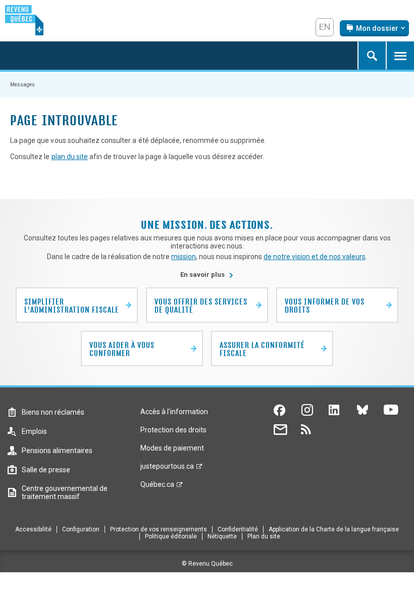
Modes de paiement (172, 448)
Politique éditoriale (171, 536)
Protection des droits (173, 430)
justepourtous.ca (167, 468)
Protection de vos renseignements (158, 529)
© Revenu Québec (207, 563)
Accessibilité (33, 529)
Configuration (80, 529)
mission (183, 257)
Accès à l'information (174, 412)
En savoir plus (207, 274)
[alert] (374, 28)
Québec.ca (157, 486)
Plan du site (263, 536)
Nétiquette (222, 536)
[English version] (325, 27)
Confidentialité (238, 529)
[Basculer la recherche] (371, 55)
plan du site (69, 157)
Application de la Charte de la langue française (334, 529)
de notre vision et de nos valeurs (315, 257)
